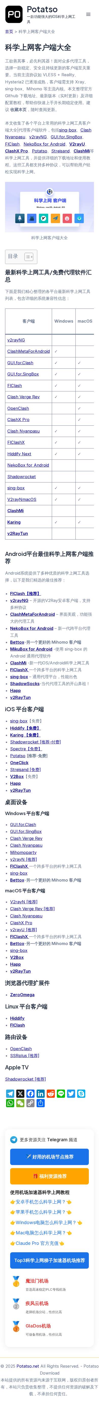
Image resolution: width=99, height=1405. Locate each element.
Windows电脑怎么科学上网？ (46, 1222)
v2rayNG (38, 136)
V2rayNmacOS (21, 499)
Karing (14, 522)
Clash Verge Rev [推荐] (32, 908)
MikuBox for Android (31, 649)
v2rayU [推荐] (23, 929)
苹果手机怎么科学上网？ (41, 1212)
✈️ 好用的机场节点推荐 (50, 1156)
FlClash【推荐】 (25, 593)
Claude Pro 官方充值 (37, 1243)
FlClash (12, 144)
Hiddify (17, 1018)
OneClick (19, 762)
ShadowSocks (25, 683)
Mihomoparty (23, 852)
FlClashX (16, 442)
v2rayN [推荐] (23, 859)
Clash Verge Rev (23, 396)
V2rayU (77, 144)
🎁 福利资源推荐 (49, 1176)
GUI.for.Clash (20, 362)
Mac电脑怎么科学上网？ (41, 1232)
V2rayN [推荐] (24, 901)
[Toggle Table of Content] (26, 257)
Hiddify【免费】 (25, 728)
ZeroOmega (22, 994)
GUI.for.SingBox (66, 136)
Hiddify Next (19, 453)
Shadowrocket (21, 476)
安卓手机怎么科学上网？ (41, 1201)
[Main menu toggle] (88, 14)
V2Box (17, 776)
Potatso (42, 9)
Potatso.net (27, 1366)
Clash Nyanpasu (23, 431)
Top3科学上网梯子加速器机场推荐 (49, 1260)
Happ (15, 690)
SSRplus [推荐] (24, 1055)
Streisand (60, 150)
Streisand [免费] (25, 769)
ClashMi (82, 150)
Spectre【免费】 (26, 748)
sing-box (67, 130)
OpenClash (18, 408)
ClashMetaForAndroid (28, 351)
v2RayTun (17, 533)
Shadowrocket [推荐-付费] (35, 741)
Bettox (17, 642)
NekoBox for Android (44, 144)
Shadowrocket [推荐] (25, 1079)
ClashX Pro (16, 150)
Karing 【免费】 (25, 735)
